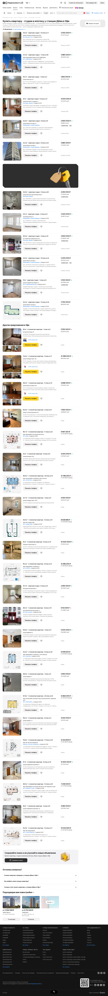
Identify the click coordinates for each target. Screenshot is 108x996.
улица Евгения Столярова (30, 101)
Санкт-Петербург (47, 932)
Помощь (73, 973)
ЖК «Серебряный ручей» (30, 284)
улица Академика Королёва (30, 764)
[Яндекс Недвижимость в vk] (99, 973)
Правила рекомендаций (62, 973)
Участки (89, 940)
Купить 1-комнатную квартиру (71, 962)
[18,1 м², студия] (13, 86)
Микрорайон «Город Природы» (31, 125)
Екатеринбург (46, 937)
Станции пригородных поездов (31, 957)
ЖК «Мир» (26, 436)
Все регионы (26, 952)
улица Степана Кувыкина (30, 412)
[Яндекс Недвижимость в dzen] (101, 973)
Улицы (24, 959)
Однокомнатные (7, 959)
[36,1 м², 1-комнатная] (13, 617)
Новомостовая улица (29, 544)
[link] (102, 2)
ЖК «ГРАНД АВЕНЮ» (29, 832)
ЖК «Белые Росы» (28, 37)
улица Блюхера (27, 456)
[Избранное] (61, 2)
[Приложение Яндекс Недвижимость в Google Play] (98, 985)
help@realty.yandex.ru (36, 983)
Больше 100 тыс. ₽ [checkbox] (24, 183)
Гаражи (89, 935)
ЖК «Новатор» (27, 656)
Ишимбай (5, 935)
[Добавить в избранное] (41, 45)
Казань (44, 940)
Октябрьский (6, 930)
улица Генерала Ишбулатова (31, 35)
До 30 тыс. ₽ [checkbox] (10, 178)
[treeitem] (7, 8)
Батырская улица (27, 332)
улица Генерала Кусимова (30, 282)
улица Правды (27, 676)
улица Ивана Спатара (29, 123)
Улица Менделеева (28, 930)
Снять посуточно (47, 957)
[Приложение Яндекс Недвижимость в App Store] (95, 985)
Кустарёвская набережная (30, 238)
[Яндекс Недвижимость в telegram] (104, 973)
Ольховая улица (27, 216)
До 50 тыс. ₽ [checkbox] (21, 178)
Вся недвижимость (8, 973)
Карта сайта (80, 973)
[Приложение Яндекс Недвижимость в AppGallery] (101, 985)
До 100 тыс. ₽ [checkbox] (10, 183)
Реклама (17, 973)
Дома (88, 930)
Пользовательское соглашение (45, 973)
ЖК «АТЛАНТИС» (27, 480)
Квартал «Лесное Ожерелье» (31, 744)
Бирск (4, 940)
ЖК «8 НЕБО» (26, 568)
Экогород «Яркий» (28, 103)
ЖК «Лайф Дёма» (27, 59)
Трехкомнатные (7, 952)
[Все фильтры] (4, 13)
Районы (25, 962)
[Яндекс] (102, 992)
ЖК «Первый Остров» (29, 788)
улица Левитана (27, 79)
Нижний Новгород (48, 942)
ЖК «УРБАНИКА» (28, 702)
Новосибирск (46, 935)
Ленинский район (67, 935)
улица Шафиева (27, 632)
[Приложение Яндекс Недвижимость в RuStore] (104, 985)
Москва (45, 930)
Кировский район (67, 930)
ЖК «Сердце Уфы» (28, 524)
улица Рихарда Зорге (28, 358)
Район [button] (87, 13)
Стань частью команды (28, 973)
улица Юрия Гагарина (29, 385)
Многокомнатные (7, 964)
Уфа (24, 57)
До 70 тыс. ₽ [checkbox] (32, 178)
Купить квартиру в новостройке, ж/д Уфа (74, 957)
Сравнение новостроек (29, 954)
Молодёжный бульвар (29, 588)
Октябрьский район (68, 940)
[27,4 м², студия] (13, 64)
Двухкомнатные (7, 954)
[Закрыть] (104, 13)
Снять (44, 952)
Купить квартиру (67, 952)
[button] (64, 2)
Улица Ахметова (27, 940)
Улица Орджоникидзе (29, 935)
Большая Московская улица (30, 610)
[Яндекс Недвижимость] (13, 3)
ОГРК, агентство (33, 340)
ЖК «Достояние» (27, 612)
